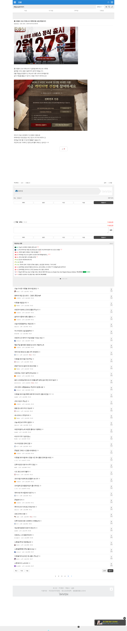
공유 (105, 182)
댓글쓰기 (103, 202)
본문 (43, 202)
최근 (16, 570)
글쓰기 (112, 7)
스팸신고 (27, 182)
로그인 (55, 588)
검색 (104, 570)
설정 (72, 588)
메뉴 (15, 198)
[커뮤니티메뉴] (15, 2)
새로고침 (111, 222)
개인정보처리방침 (54, 591)
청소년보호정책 (66, 591)
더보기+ (111, 243)
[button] (60, 278)
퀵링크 (67, 588)
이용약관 (44, 591)
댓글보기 (103, 237)
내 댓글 (51, 10)
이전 (63, 202)
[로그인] (108, 2)
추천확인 (16, 182)
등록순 (20, 222)
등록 (111, 230)
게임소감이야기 (19, 7)
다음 (83, 202)
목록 (23, 202)
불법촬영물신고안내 (79, 591)
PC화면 (61, 588)
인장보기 (19, 198)
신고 (22, 182)
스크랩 (110, 182)
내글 (25, 10)
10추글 (76, 10)
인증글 (102, 10)
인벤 (20, 2)
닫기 (124, 618)
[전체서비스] (112, 2)
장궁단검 (16, 23)
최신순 (25, 222)
